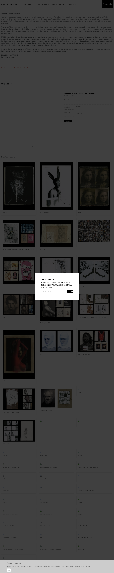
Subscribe (70, 291)
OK (9, 570)
